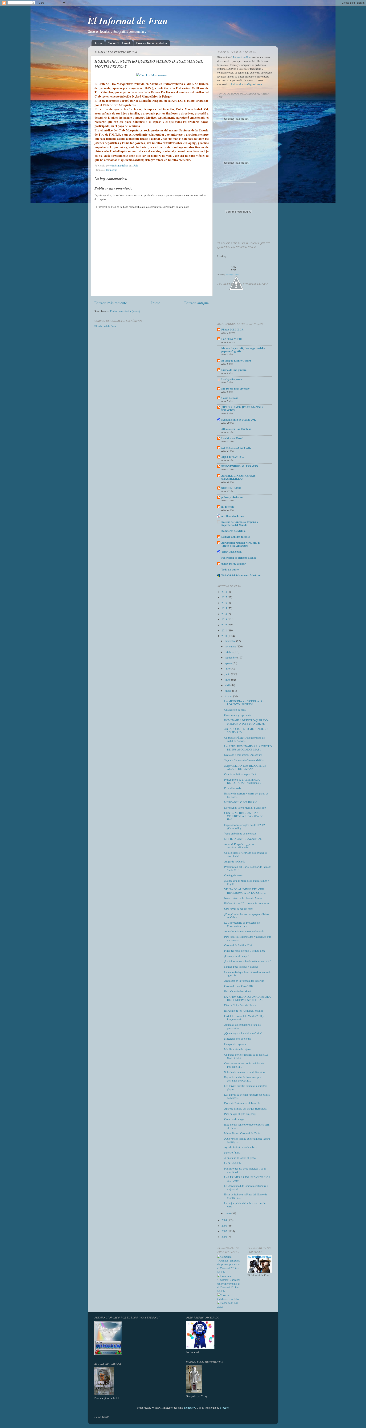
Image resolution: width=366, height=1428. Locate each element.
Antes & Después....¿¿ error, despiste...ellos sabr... (239, 845)
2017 (225, 597)
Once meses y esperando (237, 715)
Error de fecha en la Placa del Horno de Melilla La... (245, 1196)
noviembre (231, 646)
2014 (225, 614)
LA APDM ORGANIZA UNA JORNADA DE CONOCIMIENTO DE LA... (247, 998)
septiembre (231, 657)
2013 (225, 619)
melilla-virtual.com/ (232, 516)
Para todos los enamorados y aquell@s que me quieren (247, 938)
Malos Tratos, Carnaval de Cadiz (242, 1133)
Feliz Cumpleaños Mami (237, 991)
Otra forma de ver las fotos (238, 908)
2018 (225, 592)
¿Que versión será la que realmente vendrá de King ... (247, 1140)
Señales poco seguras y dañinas (241, 966)
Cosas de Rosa (229, 398)
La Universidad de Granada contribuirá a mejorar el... (246, 1187)
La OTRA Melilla (231, 339)
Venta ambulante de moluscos (240, 833)
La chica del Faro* (232, 438)
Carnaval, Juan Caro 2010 (238, 986)
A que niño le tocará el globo (240, 1158)
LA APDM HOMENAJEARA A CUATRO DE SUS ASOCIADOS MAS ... (248, 747)
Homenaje (111, 170)
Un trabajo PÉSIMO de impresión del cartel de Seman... (244, 739)
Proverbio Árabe (233, 788)
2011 (225, 630)
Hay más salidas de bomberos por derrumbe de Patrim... (242, 1078)
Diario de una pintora (233, 370)
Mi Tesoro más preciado (235, 388)
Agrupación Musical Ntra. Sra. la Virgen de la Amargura (240, 544)
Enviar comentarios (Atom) (125, 311)
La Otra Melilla (232, 1163)
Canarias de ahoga (234, 1119)
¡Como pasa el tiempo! (236, 956)
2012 (225, 625)
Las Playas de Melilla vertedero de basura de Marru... (247, 1096)
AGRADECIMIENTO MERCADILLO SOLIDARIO (245, 730)
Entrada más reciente (110, 302)
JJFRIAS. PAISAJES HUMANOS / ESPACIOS (242, 408)
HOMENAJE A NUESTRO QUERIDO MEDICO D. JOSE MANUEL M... (246, 721)
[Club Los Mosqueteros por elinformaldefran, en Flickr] (151, 75)
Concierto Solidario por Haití (240, 774)
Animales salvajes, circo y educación (244, 931)
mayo (228, 679)
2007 (225, 1231)
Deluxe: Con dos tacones (235, 537)
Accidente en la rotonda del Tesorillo (244, 980)
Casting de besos (233, 875)
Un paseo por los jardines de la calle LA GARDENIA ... (246, 1056)
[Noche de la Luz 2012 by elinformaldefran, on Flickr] (229, 1306)
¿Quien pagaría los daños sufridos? (243, 1033)
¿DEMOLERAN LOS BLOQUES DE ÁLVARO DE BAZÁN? (245, 767)
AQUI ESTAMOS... (233, 457)
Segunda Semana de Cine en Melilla (243, 760)
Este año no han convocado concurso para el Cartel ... (246, 1126)
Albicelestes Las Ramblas (236, 429)
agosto (229, 663)
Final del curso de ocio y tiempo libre (244, 950)
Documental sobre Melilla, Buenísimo (245, 807)
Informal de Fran (242, 57)
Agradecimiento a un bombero (240, 1147)
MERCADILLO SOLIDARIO (240, 802)
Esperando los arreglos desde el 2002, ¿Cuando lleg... (245, 826)
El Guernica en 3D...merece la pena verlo (246, 903)
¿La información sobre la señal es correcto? (247, 961)
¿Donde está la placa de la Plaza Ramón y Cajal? (246, 882)
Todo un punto (230, 569)
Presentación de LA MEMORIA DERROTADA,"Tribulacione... (242, 781)
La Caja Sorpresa (231, 379)
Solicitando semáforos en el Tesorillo (244, 1072)
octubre (229, 652)
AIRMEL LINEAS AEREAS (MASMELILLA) (238, 477)
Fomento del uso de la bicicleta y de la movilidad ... (245, 1170)
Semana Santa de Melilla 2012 (238, 420)
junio (228, 674)
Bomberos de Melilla (233, 531)
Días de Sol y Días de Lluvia (240, 1005)
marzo (228, 690)
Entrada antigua (196, 302)
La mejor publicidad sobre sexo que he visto (245, 1204)
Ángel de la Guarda (234, 861)
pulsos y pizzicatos (232, 497)
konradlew (189, 1407)
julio (227, 668)
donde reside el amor (233, 564)
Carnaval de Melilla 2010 (238, 945)
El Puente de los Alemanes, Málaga (243, 1010)
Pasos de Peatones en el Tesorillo (242, 1103)
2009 (225, 1220)
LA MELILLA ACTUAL (236, 448)
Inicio (98, 43)
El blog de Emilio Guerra (236, 360)
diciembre (230, 641)
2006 (225, 1236)
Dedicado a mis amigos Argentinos (243, 755)
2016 (225, 603)
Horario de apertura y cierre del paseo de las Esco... (246, 795)
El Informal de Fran (128, 20)
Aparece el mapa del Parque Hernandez (245, 1108)
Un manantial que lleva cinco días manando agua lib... (247, 973)
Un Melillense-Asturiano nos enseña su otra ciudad (245, 854)
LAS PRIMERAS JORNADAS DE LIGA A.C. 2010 (247, 1178)
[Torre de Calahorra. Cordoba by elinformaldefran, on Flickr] (229, 1299)
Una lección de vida (235, 709)
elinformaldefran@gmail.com (246, 84)
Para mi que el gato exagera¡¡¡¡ (241, 1114)
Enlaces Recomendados (151, 43)
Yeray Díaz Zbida (231, 552)
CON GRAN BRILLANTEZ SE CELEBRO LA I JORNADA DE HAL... (243, 816)
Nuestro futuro (232, 1152)
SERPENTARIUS (231, 488)
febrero (229, 696)
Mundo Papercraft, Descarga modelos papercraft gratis (243, 349)
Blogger (224, 1407)
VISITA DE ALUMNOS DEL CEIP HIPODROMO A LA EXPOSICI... (245, 890)
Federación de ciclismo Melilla (238, 558)
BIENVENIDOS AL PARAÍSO (239, 466)
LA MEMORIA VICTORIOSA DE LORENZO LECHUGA (243, 702)
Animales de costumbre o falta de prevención (242, 1026)
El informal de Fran (105, 326)
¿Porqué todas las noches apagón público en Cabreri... (246, 915)
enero (228, 1213)
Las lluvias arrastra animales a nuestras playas (245, 1087)
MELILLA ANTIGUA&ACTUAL (243, 839)
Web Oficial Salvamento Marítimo (241, 575)
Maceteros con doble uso (237, 1038)
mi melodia (227, 507)
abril (227, 685)
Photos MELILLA (232, 329)
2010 (225, 636)
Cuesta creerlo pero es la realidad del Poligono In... (244, 1065)
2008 (225, 1225)
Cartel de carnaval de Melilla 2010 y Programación (244, 1017)
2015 (225, 608)
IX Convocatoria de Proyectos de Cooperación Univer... (242, 924)
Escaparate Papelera (235, 1044)
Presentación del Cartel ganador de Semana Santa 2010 (247, 868)
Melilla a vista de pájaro (237, 1049)
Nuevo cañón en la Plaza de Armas (243, 898)
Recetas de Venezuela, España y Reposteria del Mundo (239, 523)
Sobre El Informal (119, 43)
